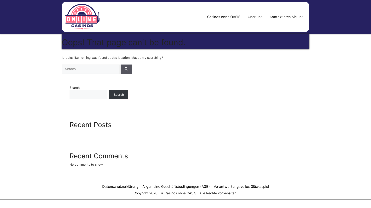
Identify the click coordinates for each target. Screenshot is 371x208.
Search (75, 88)
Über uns (255, 17)
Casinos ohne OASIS (223, 17)
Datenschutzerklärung (120, 187)
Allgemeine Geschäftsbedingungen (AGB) (176, 187)
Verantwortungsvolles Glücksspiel (241, 187)
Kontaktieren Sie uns (286, 17)
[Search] (126, 69)
